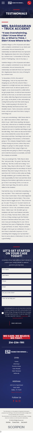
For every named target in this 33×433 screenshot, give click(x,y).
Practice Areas (16, 366)
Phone (4, 281)
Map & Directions (16, 392)
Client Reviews (16, 371)
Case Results (16, 368)
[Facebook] (13, 401)
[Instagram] (19, 401)
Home (16, 361)
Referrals (16, 373)
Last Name (5, 275)
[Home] (16, 3)
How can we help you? (8, 298)
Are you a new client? (8, 292)
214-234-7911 (16, 342)
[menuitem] (8, 422)
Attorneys (16, 364)
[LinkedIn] (16, 401)
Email (3, 287)
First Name (5, 269)
